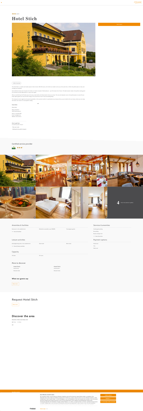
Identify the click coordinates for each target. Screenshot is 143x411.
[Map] (4, 2)
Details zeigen (43, 408)
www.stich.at (18, 116)
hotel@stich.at (18, 115)
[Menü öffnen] (1, 2)
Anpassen (108, 398)
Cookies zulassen (108, 395)
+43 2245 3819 (18, 113)
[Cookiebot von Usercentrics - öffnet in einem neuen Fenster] (33, 409)
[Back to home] (138, 2)
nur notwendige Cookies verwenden (108, 401)
